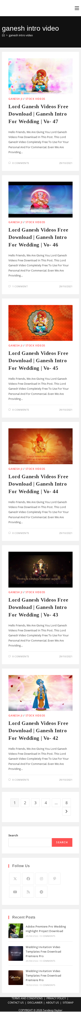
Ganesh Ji (15, 99)
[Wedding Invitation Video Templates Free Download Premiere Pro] (15, 953)
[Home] (3, 35)
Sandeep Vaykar (52, 1010)
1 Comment (20, 286)
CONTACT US (16, 1002)
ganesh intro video (21, 35)
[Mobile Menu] (77, 8)
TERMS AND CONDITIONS (27, 998)
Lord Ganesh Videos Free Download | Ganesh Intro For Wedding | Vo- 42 (38, 730)
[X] (15, 879)
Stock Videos (35, 99)
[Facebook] (28, 879)
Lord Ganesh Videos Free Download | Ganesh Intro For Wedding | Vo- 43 (38, 607)
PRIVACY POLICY (56, 998)
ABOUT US (52, 1002)
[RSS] (28, 892)
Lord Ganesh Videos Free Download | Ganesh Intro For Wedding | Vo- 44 (38, 484)
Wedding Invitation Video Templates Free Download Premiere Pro (43, 951)
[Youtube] (15, 892)
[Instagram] (41, 879)
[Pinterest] (54, 879)
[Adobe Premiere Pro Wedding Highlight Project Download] (15, 930)
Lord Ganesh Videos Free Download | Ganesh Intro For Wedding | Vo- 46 (38, 237)
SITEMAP (68, 1002)
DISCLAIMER (34, 1002)
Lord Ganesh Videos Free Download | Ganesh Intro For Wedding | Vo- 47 (38, 114)
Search (13, 835)
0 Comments (20, 163)
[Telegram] (41, 892)
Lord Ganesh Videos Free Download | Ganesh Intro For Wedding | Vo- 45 (38, 360)
